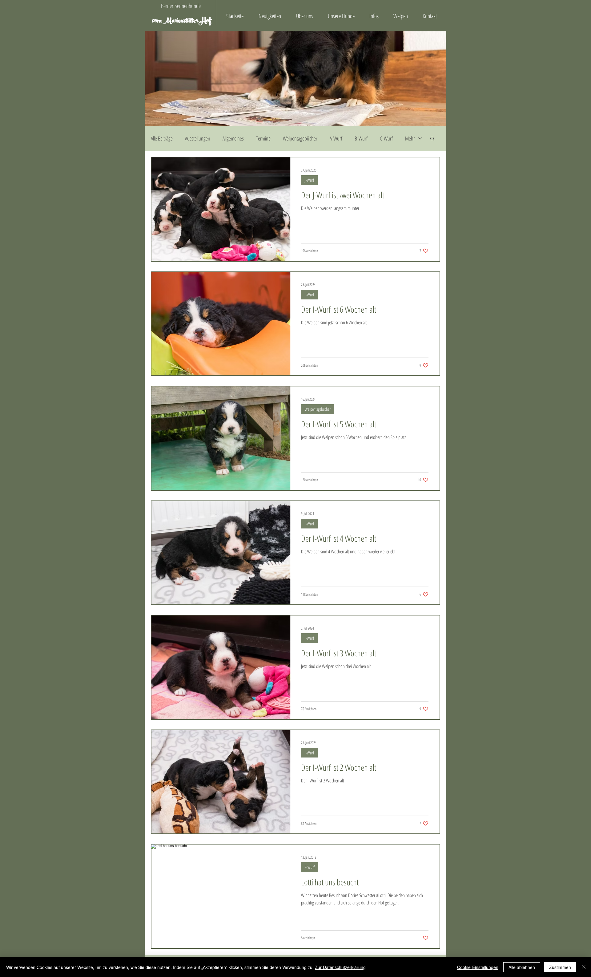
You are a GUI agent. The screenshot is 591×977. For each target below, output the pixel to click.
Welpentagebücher (300, 138)
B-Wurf (361, 138)
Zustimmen (560, 967)
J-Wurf (309, 180)
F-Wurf (310, 867)
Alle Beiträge (162, 138)
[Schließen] (583, 967)
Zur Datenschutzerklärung (340, 967)
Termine (263, 138)
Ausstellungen (197, 138)
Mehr (410, 138)
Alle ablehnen (522, 967)
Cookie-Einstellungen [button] (477, 967)
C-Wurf (386, 138)
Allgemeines (233, 138)
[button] (432, 139)
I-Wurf (309, 295)
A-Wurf (336, 138)
